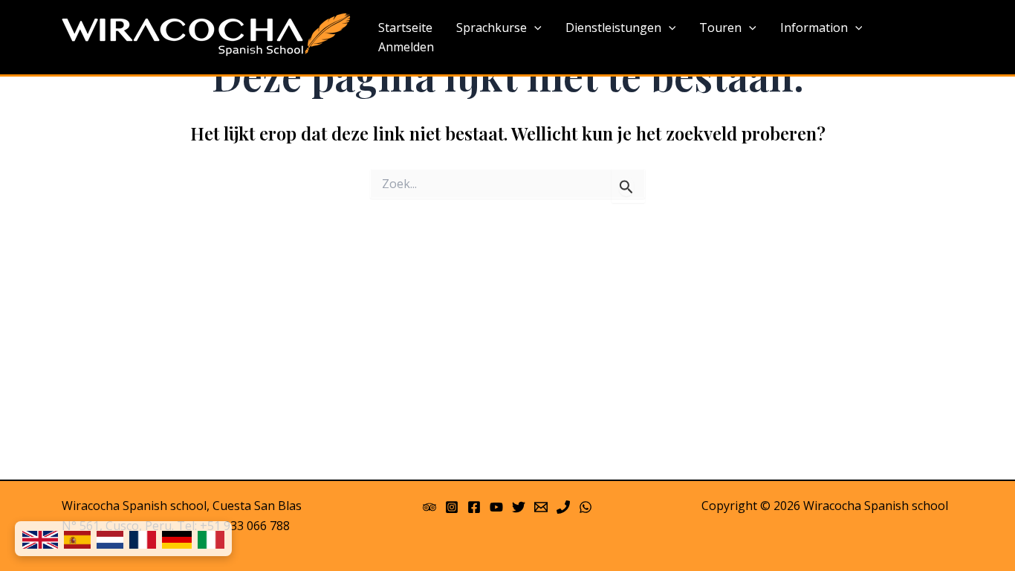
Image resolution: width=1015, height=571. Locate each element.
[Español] (77, 539)
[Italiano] (211, 539)
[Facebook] (474, 507)
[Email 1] (541, 507)
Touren (720, 27)
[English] (40, 539)
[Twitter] (518, 507)
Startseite (405, 27)
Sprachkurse (491, 27)
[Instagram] (451, 507)
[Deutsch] (177, 539)
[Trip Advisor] (429, 507)
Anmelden (406, 47)
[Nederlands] (110, 539)
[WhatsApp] (585, 507)
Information (814, 27)
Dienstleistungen (613, 27)
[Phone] (563, 507)
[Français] (142, 539)
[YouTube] (496, 507)
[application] (534, 28)
